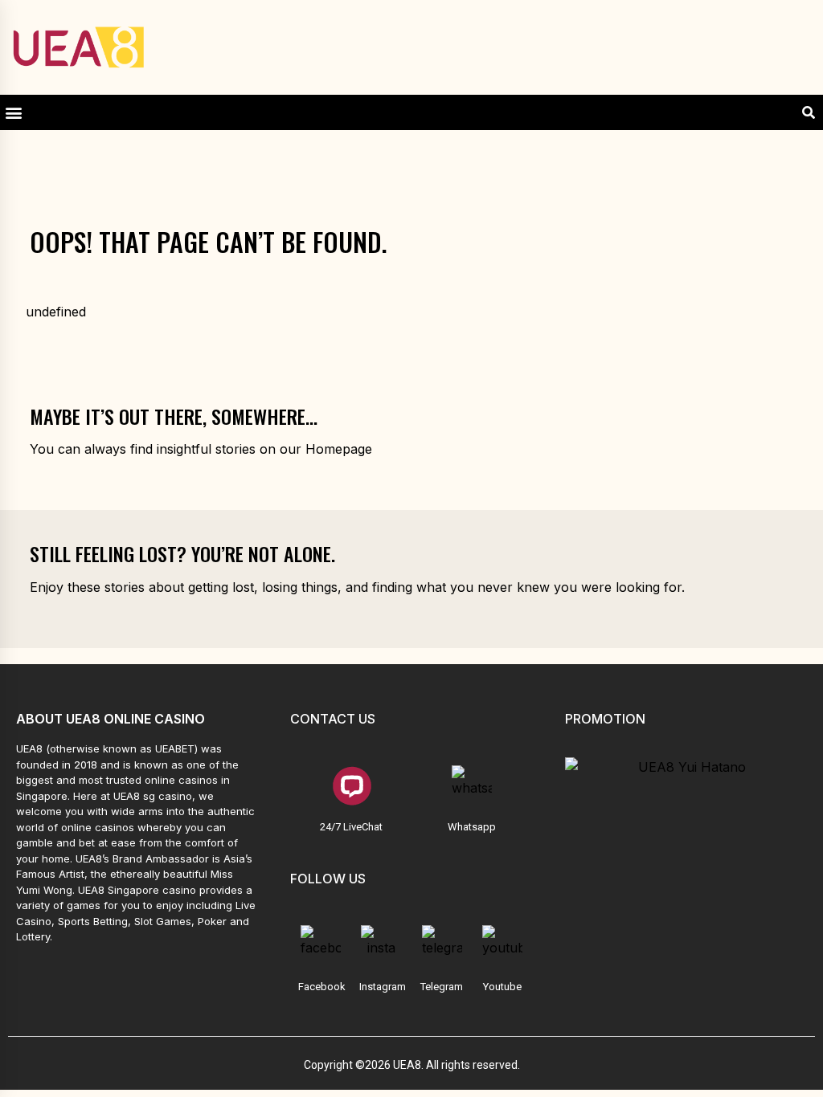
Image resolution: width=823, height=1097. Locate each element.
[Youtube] (502, 945)
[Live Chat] (351, 785)
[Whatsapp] (472, 785)
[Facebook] (321, 945)
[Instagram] (381, 945)
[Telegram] (442, 945)
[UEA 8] (78, 47)
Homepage (338, 449)
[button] (13, 113)
